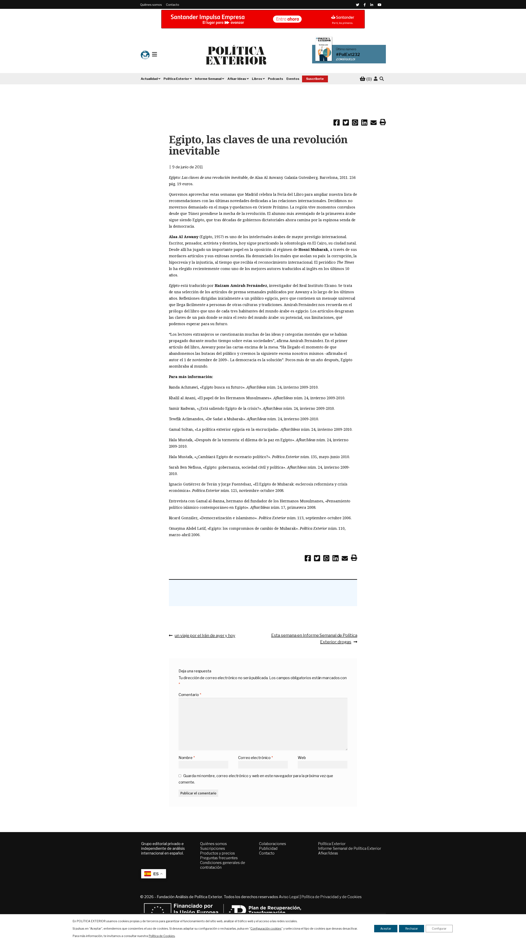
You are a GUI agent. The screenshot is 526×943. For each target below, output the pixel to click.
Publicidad (268, 848)
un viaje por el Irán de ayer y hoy (204, 635)
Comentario (190, 695)
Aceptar (385, 928)
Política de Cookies (162, 936)
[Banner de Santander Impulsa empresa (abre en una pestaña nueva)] (263, 19)
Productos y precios (217, 853)
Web (302, 758)
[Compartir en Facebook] (336, 123)
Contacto (172, 4)
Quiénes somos (151, 4)
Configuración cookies (265, 928)
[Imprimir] (383, 123)
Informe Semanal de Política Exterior (349, 848)
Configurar (439, 928)
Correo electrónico (255, 758)
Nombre (187, 758)
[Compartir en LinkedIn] (364, 123)
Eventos (292, 79)
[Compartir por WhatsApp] (355, 123)
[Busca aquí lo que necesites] (382, 79)
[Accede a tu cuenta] (375, 78)
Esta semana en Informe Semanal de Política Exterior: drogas (314, 638)
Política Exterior (332, 844)
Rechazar (411, 928)
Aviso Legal (289, 897)
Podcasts (275, 79)
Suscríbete (315, 79)
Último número (346, 49)
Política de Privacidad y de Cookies (331, 897)
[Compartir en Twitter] (346, 123)
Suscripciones (212, 848)
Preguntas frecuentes (219, 858)
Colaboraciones (272, 844)
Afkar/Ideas (328, 853)
